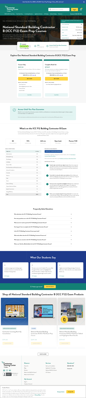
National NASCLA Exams (51, 370)
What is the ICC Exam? (29, 374)
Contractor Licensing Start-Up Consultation (11, 332)
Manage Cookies (60, 392)
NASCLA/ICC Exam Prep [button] (9, 14)
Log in (74, 9)
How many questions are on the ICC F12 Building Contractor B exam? (30, 218)
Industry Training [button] (53, 14)
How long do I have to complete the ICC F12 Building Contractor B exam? (31, 227)
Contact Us (69, 368)
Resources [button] (60, 14)
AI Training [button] (46, 14)
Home (4, 21)
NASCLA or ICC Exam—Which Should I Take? (68, 158)
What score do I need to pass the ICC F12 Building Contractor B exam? (30, 223)
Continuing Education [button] (29, 14)
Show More (43, 354)
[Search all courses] (50, 9)
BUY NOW (29, 78)
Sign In (25, 382)
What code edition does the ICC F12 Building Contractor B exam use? (30, 235)
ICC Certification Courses (11, 21)
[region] (43, 392)
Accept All (70, 392)
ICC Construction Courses (22, 21)
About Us (26, 366)
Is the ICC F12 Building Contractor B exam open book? (26, 231)
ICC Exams (48, 372)
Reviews (26, 370)
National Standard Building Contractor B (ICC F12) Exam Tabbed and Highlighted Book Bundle (71, 333)
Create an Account (28, 384)
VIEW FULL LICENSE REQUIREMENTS (53, 151)
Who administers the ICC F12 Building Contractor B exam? (27, 214)
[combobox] (60, 9)
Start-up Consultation (50, 366)
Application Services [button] (38, 14)
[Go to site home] (9, 364)
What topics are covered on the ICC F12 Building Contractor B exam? (30, 240)
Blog (25, 368)
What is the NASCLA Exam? (30, 372)
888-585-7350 (78, 14)
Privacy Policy (38, 395)
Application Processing (50, 368)
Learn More (29, 95)
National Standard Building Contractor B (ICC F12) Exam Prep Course (42, 333)
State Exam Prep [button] (19, 14)
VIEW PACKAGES (50, 286)
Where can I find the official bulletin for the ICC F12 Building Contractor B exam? (33, 244)
